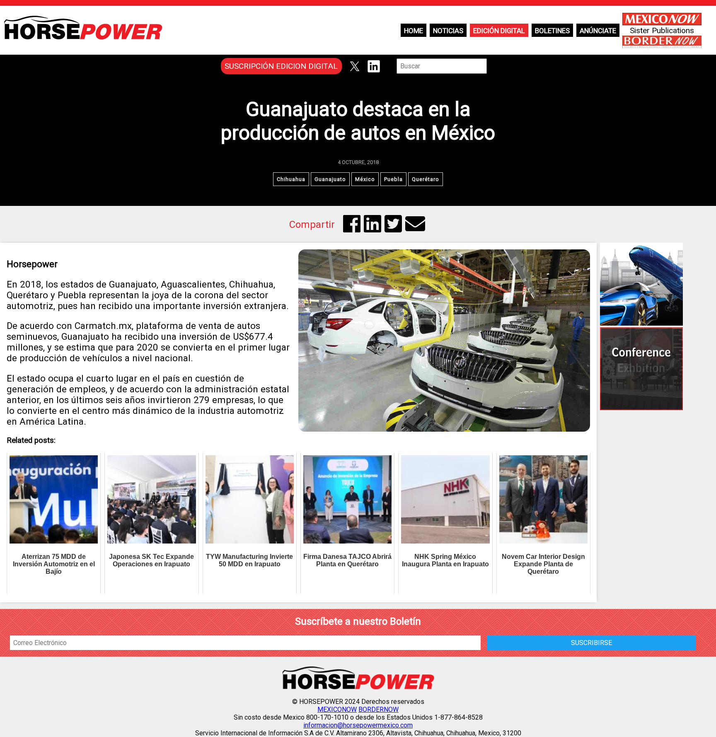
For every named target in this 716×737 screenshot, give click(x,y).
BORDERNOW (378, 709)
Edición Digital (499, 31)
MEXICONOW (337, 709)
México (365, 179)
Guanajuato (330, 179)
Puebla (393, 179)
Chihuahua (291, 179)
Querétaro (425, 179)
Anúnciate (598, 31)
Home (413, 31)
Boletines (552, 31)
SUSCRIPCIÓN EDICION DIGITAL (281, 66)
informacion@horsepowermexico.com (358, 725)
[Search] (492, 66)
